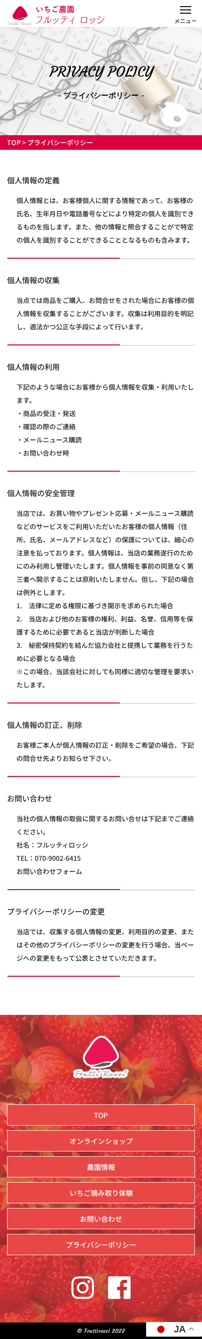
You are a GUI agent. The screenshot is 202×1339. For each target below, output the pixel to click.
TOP (14, 142)
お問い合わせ (101, 1219)
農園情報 (101, 1167)
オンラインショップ (101, 1141)
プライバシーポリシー (101, 1244)
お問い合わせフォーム (49, 871)
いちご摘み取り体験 (101, 1193)
